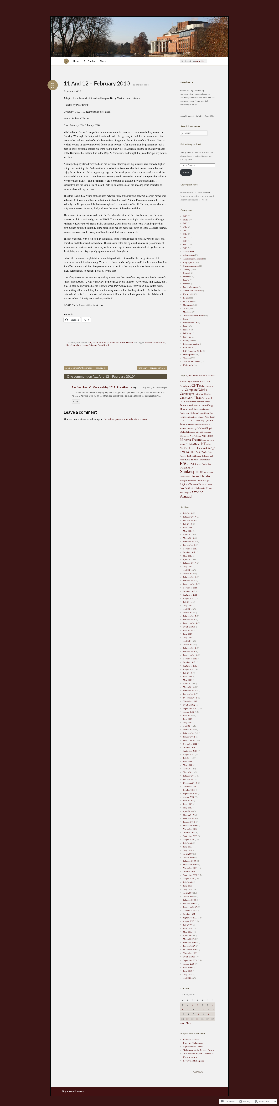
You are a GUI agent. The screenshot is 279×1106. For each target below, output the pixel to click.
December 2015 (190, 584)
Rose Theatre (191, 459)
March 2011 (188, 772)
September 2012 (190, 708)
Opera (185, 319)
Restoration (188, 347)
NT (203, 443)
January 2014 (189, 651)
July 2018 (187, 523)
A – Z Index (89, 61)
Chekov (202, 386)
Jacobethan (188, 301)
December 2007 (190, 907)
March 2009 (188, 857)
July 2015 (187, 601)
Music (186, 308)
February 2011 (189, 775)
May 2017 (187, 555)
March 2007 (188, 938)
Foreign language (190, 287)
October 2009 (189, 832)
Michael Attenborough (188, 428)
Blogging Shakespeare (193, 1042)
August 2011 (188, 754)
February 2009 (189, 860)
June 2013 (187, 676)
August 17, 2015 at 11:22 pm (155, 387)
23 (187, 1018)
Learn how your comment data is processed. (126, 419)
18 (197, 1014)
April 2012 (188, 726)
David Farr (185, 401)
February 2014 (189, 648)
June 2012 (187, 718)
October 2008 (189, 871)
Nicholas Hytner (193, 444)
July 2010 (187, 800)
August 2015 (188, 598)
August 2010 (188, 797)
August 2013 (188, 669)
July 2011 (187, 758)
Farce (185, 283)
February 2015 (189, 616)
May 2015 (187, 605)
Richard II (199, 456)
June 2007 (187, 928)
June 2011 (187, 761)
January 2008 (189, 903)
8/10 (185, 244)
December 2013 (190, 655)
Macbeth (192, 424)
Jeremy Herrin (203, 413)
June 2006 (187, 970)
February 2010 (189, 818)
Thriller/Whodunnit (191, 361)
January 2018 (189, 545)
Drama (111, 342)
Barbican (71, 345)
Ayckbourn (185, 385)
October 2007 (189, 914)
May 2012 (187, 722)
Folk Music (194, 405)
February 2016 (189, 577)
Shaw (206, 472)
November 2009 (190, 828)
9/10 (185, 248)
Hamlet (191, 409)
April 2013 (188, 683)
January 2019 (189, 520)
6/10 (92, 342)
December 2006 (190, 949)
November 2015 (190, 587)
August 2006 (188, 963)
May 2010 (187, 807)
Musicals (187, 311)
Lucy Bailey (199, 420)
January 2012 (189, 736)
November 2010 (190, 786)
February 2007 (189, 942)
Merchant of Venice (203, 424)
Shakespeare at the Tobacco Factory (198, 1050)
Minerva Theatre (191, 439)
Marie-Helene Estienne (86, 345)
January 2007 (189, 946)
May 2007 (187, 931)
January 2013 (189, 694)
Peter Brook (103, 345)
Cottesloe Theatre (203, 393)
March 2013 (188, 687)
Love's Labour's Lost (187, 421)
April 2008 (188, 892)
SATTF (189, 467)
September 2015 (190, 594)
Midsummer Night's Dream (190, 436)
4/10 (185, 230)
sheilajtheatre (142, 84)
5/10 (185, 233)
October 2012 (189, 704)
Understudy (188, 365)
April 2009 (188, 853)
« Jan (182, 1022)
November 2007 (190, 910)
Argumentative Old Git (193, 1046)
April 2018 (188, 534)
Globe (204, 405)
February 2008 (189, 899)
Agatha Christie (192, 375)
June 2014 (187, 633)
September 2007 (190, 917)
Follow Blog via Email (191, 144)
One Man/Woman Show (193, 315)
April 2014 (188, 640)
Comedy (187, 269)
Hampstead (199, 409)
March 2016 (188, 573)
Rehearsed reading (191, 343)
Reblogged (188, 340)
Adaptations (102, 342)
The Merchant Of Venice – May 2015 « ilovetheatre (102, 387)
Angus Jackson (192, 381)
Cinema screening (191, 265)
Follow (186, 172)
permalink (200, 61)
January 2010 (189, 821)
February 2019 (189, 516)
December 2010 (190, 782)
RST (192, 463)
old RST (209, 444)
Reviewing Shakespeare (193, 1060)
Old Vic (183, 448)
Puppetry (187, 336)
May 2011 (187, 765)
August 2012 (188, 711)
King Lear (210, 416)
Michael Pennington (203, 432)
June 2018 (187, 527)
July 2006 (187, 967)
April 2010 (188, 811)
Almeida (202, 375)
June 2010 (187, 804)
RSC (184, 463)
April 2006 (188, 977)
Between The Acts (191, 1039)
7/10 (185, 240)
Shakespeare (188, 354)
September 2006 (190, 960)
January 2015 (189, 619)
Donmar (184, 405)
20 (208, 1014)
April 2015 (188, 609)
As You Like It (205, 382)
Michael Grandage (187, 432)
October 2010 (189, 789)
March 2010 (188, 814)
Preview (186, 329)
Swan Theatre (201, 475)
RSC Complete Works (192, 350)
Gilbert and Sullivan (192, 290)
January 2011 (189, 779)
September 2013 (190, 665)
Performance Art (190, 322)
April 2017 (188, 559)
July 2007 (187, 924)
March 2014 (188, 644)
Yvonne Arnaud (191, 494)
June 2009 (187, 846)
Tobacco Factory (197, 484)
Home (76, 61)
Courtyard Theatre (192, 397)
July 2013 (187, 672)
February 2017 (189, 562)
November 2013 (190, 658)
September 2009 (190, 836)
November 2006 (190, 953)
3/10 (185, 226)
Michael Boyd (204, 428)
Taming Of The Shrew (188, 480)
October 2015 (189, 591)
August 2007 (188, 921)
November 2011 (190, 743)
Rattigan (191, 455)
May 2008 (187, 889)
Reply (75, 401)
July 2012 (187, 715)
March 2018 (188, 538)
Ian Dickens (192, 412)
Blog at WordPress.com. (73, 1091)
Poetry (186, 326)
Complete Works (196, 389)
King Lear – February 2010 (151, 368)
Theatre (129, 342)
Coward (208, 397)
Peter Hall (190, 451)
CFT (195, 385)
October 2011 (189, 747)
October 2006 (189, 956)
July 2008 (187, 882)
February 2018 (189, 541)
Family (186, 280)
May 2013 (187, 679)
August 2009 (188, 839)
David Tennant (204, 401)
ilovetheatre (139, 37)
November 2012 (190, 701)
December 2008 (190, 864)
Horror (186, 297)
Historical (120, 342)
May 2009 (187, 850)
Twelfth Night (190, 488)
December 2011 (190, 740)
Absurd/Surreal (189, 251)
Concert (186, 272)
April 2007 (188, 935)
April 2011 (188, 768)
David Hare (194, 401)
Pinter (210, 452)
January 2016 (189, 580)
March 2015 (188, 612)
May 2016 (187, 566)
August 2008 (188, 878)
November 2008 (190, 868)
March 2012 (188, 729)
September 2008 (190, 875)
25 (197, 1018)
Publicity (187, 333)
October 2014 (189, 626)
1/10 (185, 216)
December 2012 (190, 697)
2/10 (185, 223)
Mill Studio (207, 436)
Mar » (188, 1022)
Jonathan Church (196, 416)
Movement (188, 304)
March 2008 (188, 896)
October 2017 (189, 552)
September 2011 (190, 750)
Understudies (200, 488)
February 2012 (189, 733)
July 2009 (187, 843)
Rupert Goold (201, 464)
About (103, 61)
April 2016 (188, 569)
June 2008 (187, 885)
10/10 (185, 219)
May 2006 (187, 974)
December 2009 (190, 825)
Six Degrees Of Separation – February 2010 (86, 368)
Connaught (187, 393)
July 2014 (187, 630)
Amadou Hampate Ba (155, 342)
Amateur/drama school (193, 258)
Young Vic (187, 492)
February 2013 (189, 690)
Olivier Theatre (197, 448)
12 (203, 1009)
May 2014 (187, 637)
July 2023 (187, 513)
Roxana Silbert (204, 459)
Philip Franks (201, 452)
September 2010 (190, 793)
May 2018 (187, 530)
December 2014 (190, 623)
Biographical (189, 262)
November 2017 (190, 548)
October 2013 (189, 662)
